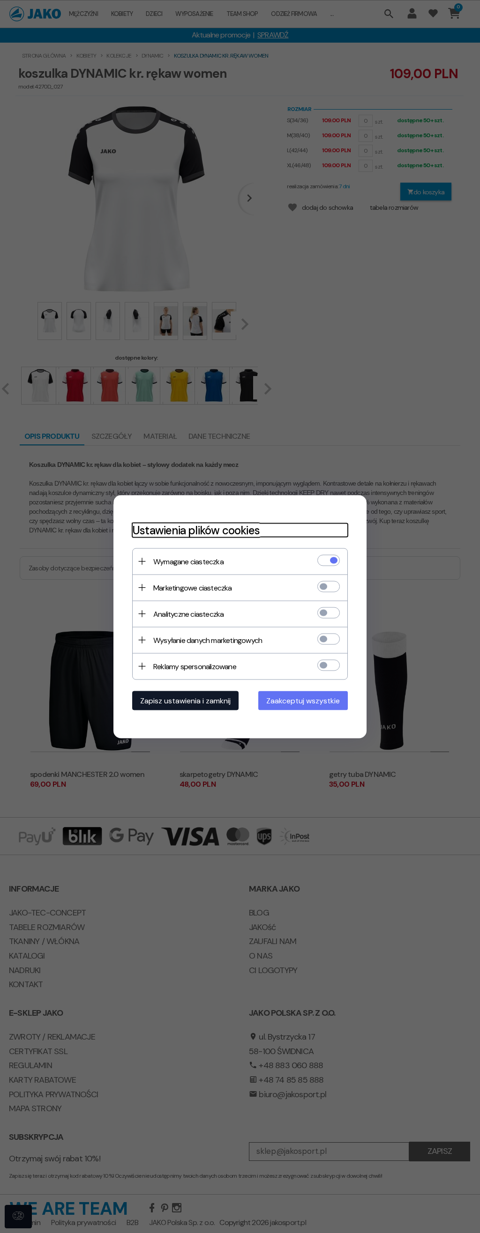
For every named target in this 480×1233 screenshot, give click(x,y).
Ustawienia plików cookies (196, 530)
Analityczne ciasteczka (188, 614)
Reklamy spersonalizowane (194, 666)
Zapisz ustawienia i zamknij (185, 700)
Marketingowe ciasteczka (192, 587)
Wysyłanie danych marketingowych (207, 640)
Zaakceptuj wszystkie (303, 700)
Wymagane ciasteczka (188, 561)
